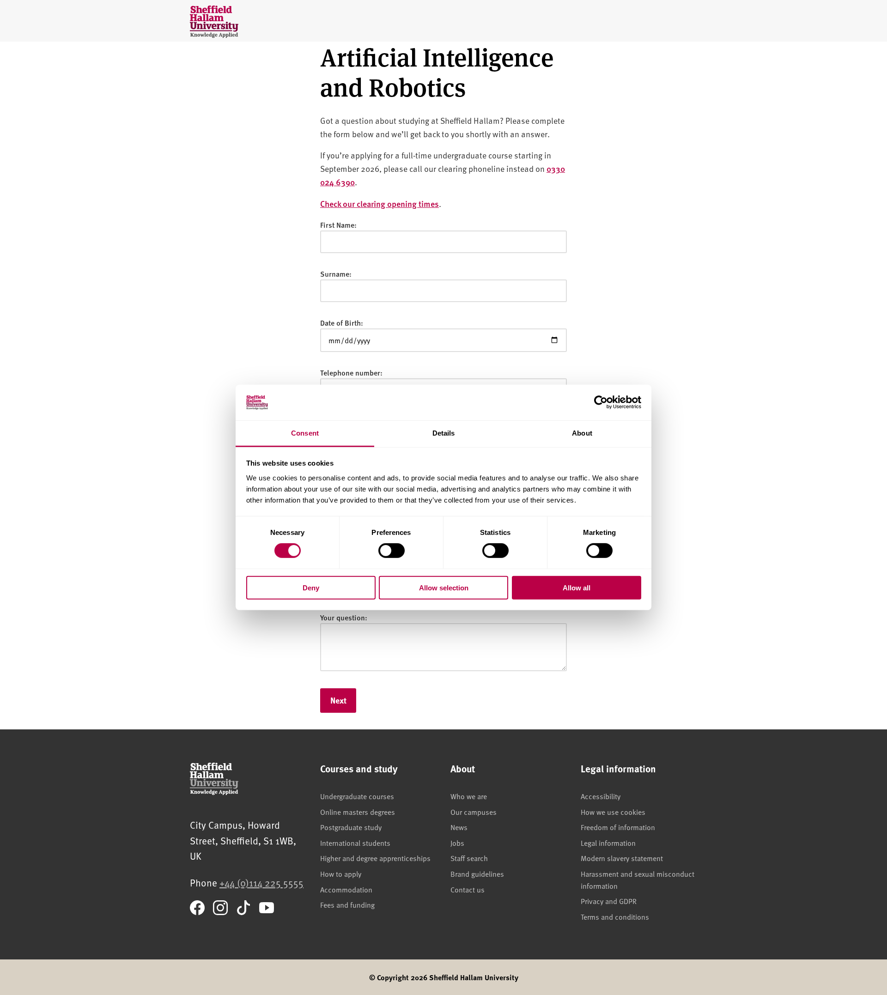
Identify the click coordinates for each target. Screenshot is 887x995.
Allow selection (443, 587)
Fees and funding (347, 904)
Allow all (576, 587)
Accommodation (346, 889)
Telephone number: (351, 372)
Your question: (343, 617)
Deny (311, 587)
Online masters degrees (357, 812)
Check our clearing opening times (379, 203)
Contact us (467, 889)
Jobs (457, 842)
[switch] (391, 550)
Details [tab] (443, 433)
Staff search (469, 858)
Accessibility (600, 796)
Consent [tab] (305, 433)
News (459, 827)
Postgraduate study (351, 827)
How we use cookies (613, 812)
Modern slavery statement (622, 858)
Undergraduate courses (357, 796)
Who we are (468, 796)
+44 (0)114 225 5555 (261, 882)
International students (355, 842)
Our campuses (473, 812)
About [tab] (582, 433)
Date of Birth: (341, 322)
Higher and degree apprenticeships (375, 858)
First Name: (338, 224)
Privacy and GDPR (609, 901)
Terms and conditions (615, 916)
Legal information (608, 842)
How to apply (340, 873)
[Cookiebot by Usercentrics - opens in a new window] (600, 402)
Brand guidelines (477, 873)
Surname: (336, 273)
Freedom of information (618, 827)
